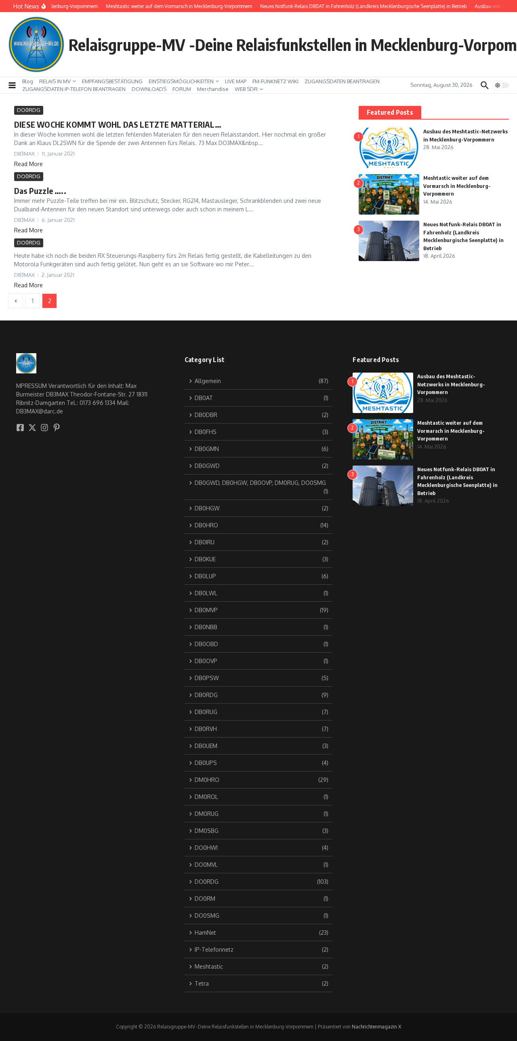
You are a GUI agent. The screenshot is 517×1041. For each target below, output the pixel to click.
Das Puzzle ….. (40, 190)
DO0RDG (28, 110)
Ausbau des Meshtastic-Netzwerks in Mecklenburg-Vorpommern (451, 384)
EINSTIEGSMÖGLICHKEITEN (181, 81)
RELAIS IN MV (55, 81)
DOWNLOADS (149, 89)
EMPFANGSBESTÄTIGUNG (112, 81)
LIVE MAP (235, 81)
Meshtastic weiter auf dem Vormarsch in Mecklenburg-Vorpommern (457, 186)
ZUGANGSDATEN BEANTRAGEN (342, 81)
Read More (28, 163)
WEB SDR (246, 89)
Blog (27, 81)
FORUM (181, 89)
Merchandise (213, 89)
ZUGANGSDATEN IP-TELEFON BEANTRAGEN (74, 89)
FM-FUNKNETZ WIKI (275, 81)
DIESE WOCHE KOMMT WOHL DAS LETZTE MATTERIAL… (117, 124)
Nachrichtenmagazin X (376, 1027)
